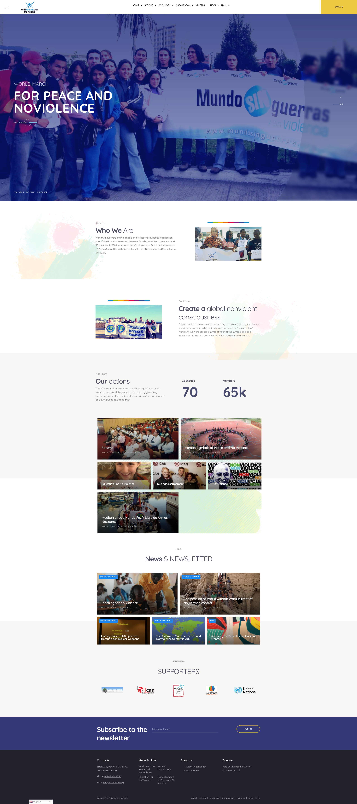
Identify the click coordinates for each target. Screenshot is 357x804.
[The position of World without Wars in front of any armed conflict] (220, 594)
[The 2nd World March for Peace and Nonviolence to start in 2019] (178, 631)
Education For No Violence (118, 484)
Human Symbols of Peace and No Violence (217, 448)
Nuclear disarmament (170, 484)
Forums (107, 448)
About (136, 5)
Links (223, 5)
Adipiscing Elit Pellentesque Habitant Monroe (233, 637)
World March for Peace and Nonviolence (147, 769)
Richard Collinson (109, 452)
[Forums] (137, 439)
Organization (183, 5)
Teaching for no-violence (119, 603)
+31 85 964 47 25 (112, 776)
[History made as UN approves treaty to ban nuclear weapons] (123, 631)
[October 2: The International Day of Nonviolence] (234, 475)
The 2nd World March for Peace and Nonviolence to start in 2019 (178, 637)
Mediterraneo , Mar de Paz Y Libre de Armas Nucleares (134, 519)
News (213, 5)
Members (200, 5)
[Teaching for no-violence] (137, 594)
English (37, 801)
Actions (149, 5)
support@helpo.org (113, 782)
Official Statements (108, 577)
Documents (164, 5)
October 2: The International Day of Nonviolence (234, 482)
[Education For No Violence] (124, 475)
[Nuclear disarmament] (179, 475)
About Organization (196, 766)
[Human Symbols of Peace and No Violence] (221, 439)
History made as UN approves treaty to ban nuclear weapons (120, 637)
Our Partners (192, 770)
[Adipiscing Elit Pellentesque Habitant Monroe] (233, 631)
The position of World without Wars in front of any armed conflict (218, 601)
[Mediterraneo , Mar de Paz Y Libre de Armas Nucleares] (137, 512)
